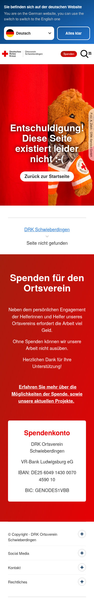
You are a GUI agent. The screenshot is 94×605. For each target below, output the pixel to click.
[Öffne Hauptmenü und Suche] (86, 54)
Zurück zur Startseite (47, 176)
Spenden (68, 54)
